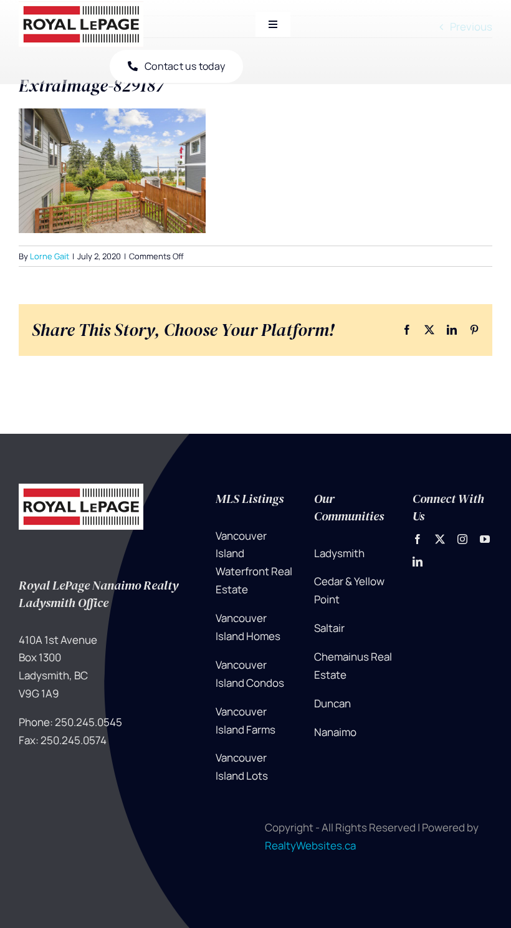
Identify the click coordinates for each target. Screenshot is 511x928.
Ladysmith (339, 553)
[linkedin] (418, 562)
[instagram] (462, 539)
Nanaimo (335, 732)
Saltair (329, 628)
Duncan (332, 703)
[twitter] (440, 539)
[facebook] (418, 539)
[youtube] (485, 539)
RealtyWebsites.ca (310, 845)
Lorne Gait (49, 256)
